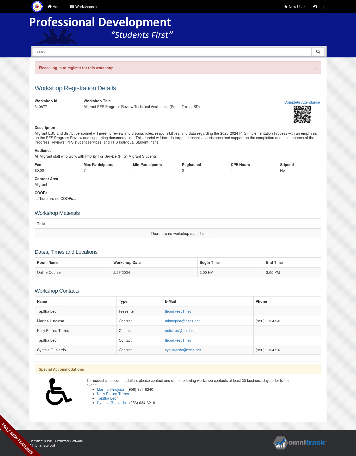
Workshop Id (46, 101)
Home (58, 6)
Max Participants (98, 164)
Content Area (46, 178)
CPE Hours (240, 164)
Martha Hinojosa (110, 389)
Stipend (287, 164)
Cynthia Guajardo (111, 402)
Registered (191, 164)
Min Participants (147, 164)
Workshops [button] (85, 6)
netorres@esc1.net (181, 330)
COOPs (41, 193)
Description (45, 127)
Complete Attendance (302, 102)
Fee (38, 164)
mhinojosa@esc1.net (182, 320)
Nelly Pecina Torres (113, 393)
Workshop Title (97, 101)
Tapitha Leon (108, 398)
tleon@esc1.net (178, 311)
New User (296, 6)
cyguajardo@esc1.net (183, 349)
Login (321, 6)
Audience (43, 150)
